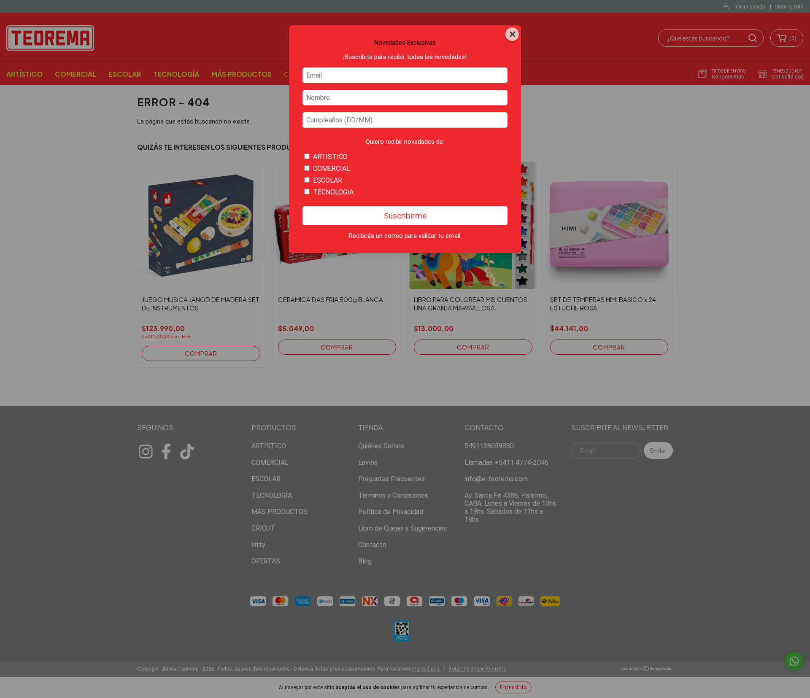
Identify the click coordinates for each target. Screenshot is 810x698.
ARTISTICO (330, 157)
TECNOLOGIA (333, 192)
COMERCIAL (331, 168)
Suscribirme (405, 216)
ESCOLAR (327, 180)
